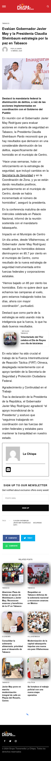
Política (31, 682)
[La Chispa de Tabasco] (25, 6)
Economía (6, 637)
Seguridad (37, 522)
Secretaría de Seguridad (17, 175)
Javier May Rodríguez (22, 522)
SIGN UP (25, 508)
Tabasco (5, 23)
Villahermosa (34, 637)
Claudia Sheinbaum (20, 520)
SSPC (15, 525)
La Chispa (18, 49)
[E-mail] (8, 470)
